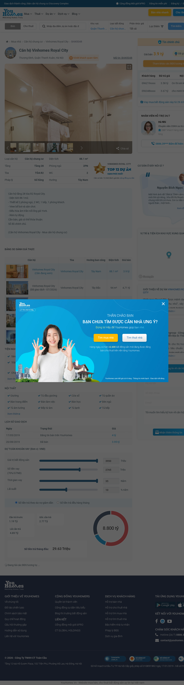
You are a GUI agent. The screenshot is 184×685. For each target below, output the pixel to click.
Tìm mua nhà (106, 337)
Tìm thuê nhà (134, 337)
